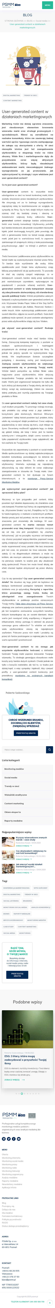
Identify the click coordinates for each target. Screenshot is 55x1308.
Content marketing (14, 803)
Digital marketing (11, 95)
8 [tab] (36, 1093)
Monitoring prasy (9, 1164)
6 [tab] (30, 1093)
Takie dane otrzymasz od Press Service (34, 603)
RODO (5, 1222)
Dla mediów (7, 1213)
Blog (4, 1203)
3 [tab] (22, 1094)
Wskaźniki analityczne (15, 795)
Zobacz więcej (22, 846)
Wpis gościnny (40, 888)
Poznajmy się (8, 1206)
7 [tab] (33, 1093)
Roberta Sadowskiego (18, 692)
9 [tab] (38, 1093)
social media (9, 933)
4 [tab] (24, 1093)
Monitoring (24, 933)
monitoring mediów (36, 920)
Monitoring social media (12, 1161)
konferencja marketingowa (16, 888)
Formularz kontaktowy (12, 1216)
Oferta (5, 1154)
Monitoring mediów (14, 769)
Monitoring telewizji (11, 1171)
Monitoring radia (9, 1167)
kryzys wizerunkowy (13, 920)
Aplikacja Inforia (9, 1187)
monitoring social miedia (15, 907)
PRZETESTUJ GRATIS (26, 733)
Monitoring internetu (11, 1157)
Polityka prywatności (11, 1219)
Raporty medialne (13, 820)
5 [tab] (27, 1093)
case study (8, 927)
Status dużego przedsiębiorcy (15, 1226)
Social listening (11, 901)
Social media (10, 777)
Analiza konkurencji (40, 907)
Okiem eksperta (12, 812)
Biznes (6, 914)
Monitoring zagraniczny (12, 1174)
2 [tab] (19, 1093)
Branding (27, 901)
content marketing (12, 100)
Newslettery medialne (12, 1184)
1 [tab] (16, 1093)
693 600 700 (39, 1302)
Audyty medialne (9, 1177)
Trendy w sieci (30, 95)
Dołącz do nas (8, 1209)
